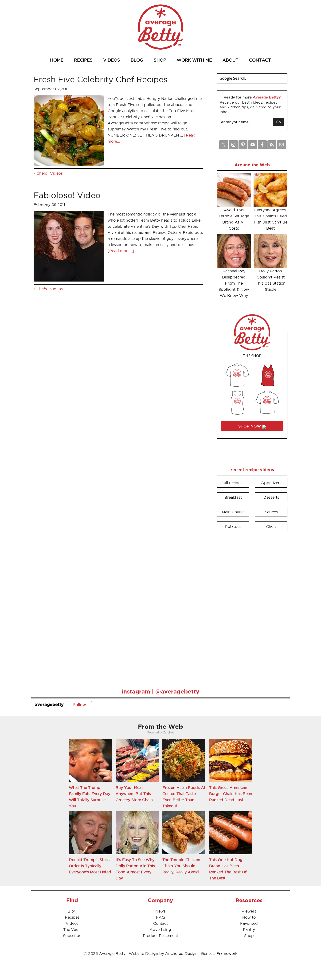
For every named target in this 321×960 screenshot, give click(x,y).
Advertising (160, 929)
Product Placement (160, 935)
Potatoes (233, 526)
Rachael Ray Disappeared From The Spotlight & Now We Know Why (234, 283)
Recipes (72, 917)
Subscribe (72, 935)
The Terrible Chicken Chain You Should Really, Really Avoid (181, 866)
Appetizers (271, 483)
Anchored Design (181, 953)
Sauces (271, 512)
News (160, 911)
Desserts (271, 497)
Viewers (249, 911)
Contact (160, 923)
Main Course (233, 512)
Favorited (249, 923)
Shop (249, 935)
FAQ (160, 917)
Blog (72, 911)
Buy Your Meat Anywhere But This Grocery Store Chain (134, 793)
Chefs (41, 173)
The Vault (72, 929)
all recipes (233, 483)
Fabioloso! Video (67, 195)
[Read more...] (121, 251)
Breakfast (233, 497)
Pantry (249, 929)
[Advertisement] (252, 606)
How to (249, 917)
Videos (56, 173)
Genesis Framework (219, 953)
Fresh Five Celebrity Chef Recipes (101, 79)
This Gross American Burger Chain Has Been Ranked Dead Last (230, 793)
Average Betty (160, 27)
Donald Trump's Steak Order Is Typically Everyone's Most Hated (90, 866)
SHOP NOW (250, 426)
